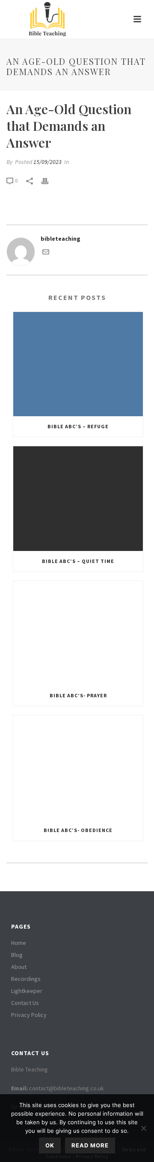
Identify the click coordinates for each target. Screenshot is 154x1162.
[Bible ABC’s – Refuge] (78, 364)
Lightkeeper (26, 991)
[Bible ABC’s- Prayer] (78, 633)
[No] (143, 1128)
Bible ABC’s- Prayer (78, 695)
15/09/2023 (47, 162)
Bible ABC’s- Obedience (78, 830)
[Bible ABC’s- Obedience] (78, 767)
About (19, 967)
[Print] (49, 180)
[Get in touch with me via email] (45, 253)
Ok (49, 1145)
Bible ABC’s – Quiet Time (78, 561)
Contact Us (25, 1003)
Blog (17, 955)
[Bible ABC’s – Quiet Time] (78, 498)
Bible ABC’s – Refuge (78, 426)
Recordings (26, 979)
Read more (90, 1145)
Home (18, 943)
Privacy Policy (29, 1015)
